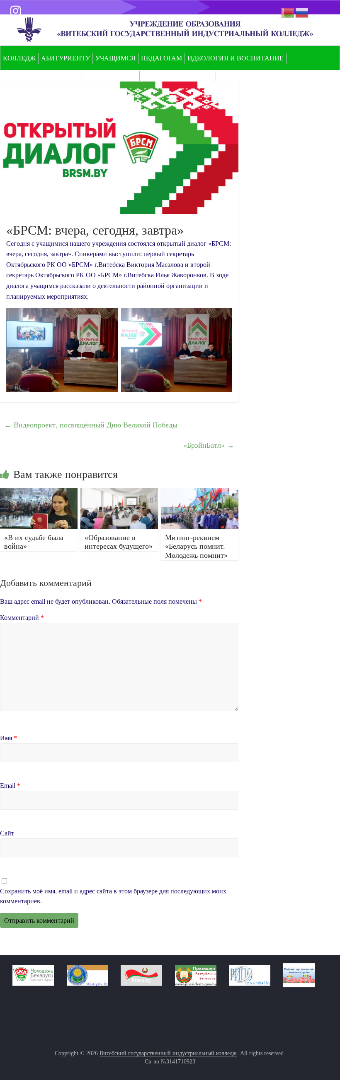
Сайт (7, 833)
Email (10, 785)
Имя (8, 738)
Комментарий (22, 617)
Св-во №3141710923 (170, 1061)
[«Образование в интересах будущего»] (119, 493)
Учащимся (115, 58)
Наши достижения (177, 75)
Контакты (237, 75)
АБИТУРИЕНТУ (65, 58)
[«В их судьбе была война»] (39, 493)
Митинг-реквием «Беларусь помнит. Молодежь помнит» (196, 546)
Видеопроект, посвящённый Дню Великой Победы (90, 425)
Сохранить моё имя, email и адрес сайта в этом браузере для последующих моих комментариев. (113, 896)
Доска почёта (111, 75)
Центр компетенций (41, 75)
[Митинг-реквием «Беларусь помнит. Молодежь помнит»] (199, 493)
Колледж (19, 58)
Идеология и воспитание (235, 58)
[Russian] (302, 12)
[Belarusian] (288, 12)
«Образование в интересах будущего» (119, 542)
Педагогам (161, 58)
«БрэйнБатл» (208, 445)
